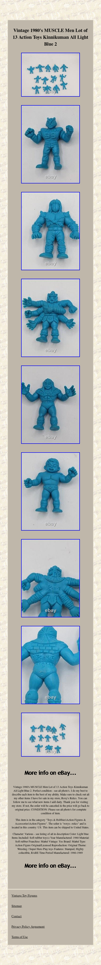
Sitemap (17, 906)
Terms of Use (20, 937)
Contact (17, 916)
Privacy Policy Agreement (28, 926)
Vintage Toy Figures (24, 895)
